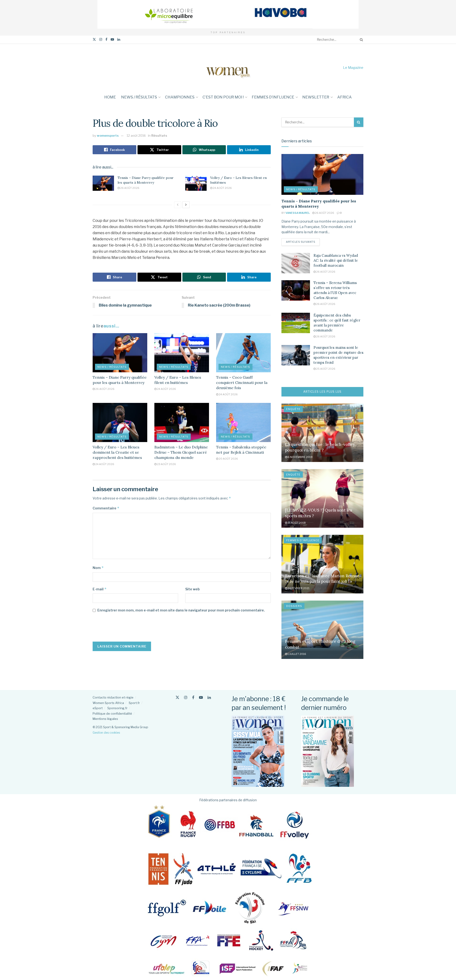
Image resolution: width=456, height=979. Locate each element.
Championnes (180, 97)
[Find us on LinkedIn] (118, 39)
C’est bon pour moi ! (223, 97)
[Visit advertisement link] (228, 14)
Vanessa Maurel (297, 212)
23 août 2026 (166, 464)
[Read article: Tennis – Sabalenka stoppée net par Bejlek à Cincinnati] (243, 422)
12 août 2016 (136, 135)
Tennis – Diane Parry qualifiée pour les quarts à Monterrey (146, 180)
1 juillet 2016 (296, 654)
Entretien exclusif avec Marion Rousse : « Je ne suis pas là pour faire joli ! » (322, 578)
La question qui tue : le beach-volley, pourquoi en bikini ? (320, 447)
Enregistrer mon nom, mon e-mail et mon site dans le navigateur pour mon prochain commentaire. (181, 610)
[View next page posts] (186, 204)
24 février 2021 (298, 588)
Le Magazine (353, 67)
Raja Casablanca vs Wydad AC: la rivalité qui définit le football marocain (336, 260)
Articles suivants (303, 241)
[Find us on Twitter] (94, 39)
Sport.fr (134, 703)
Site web (192, 589)
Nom (98, 567)
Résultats (159, 135)
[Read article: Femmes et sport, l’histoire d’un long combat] (322, 630)
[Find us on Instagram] (100, 39)
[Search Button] (360, 40)
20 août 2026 (228, 458)
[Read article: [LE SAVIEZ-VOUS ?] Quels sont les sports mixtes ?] (322, 498)
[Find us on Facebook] (106, 39)
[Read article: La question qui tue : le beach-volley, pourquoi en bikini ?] (322, 433)
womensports (108, 135)
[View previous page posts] (177, 204)
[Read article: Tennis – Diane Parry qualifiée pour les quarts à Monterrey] (103, 183)
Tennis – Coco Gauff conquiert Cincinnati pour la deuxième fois (241, 382)
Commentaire (106, 508)
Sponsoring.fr (117, 708)
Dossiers (294, 606)
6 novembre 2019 (300, 457)
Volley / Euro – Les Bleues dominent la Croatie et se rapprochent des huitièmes (117, 452)
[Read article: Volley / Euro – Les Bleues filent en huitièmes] (196, 183)
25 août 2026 (325, 368)
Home (110, 97)
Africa (344, 97)
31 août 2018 (296, 522)
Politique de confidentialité (112, 713)
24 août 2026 (222, 188)
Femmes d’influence (273, 97)
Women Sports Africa (108, 703)
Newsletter (315, 97)
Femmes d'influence (302, 540)
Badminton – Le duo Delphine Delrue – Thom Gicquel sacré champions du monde (181, 452)
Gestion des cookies (106, 732)
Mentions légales (105, 719)
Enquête (293, 409)
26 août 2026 (129, 188)
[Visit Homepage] (228, 67)
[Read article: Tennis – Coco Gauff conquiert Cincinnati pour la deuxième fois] (243, 352)
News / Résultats (139, 97)
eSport (98, 708)
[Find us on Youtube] (112, 39)
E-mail (100, 589)
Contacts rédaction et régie (113, 697)
